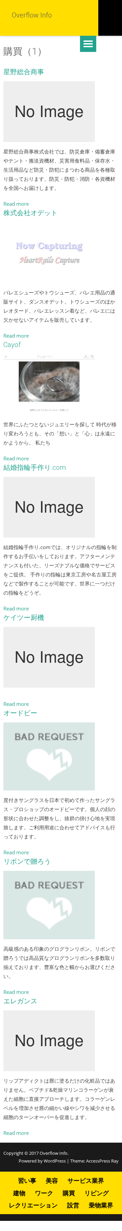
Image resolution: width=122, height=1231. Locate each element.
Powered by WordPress (42, 1161)
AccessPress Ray (102, 1161)
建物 (19, 1193)
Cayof (12, 345)
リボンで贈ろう (27, 861)
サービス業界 (85, 1180)
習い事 (27, 1180)
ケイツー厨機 (23, 617)
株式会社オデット (30, 213)
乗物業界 (101, 1205)
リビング (96, 1193)
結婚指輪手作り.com (34, 467)
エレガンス (20, 1001)
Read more (16, 203)
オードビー (20, 713)
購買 (69, 1193)
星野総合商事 (23, 72)
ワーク (44, 1193)
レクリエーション (33, 1205)
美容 (52, 1180)
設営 (73, 1205)
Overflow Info (53, 1153)
